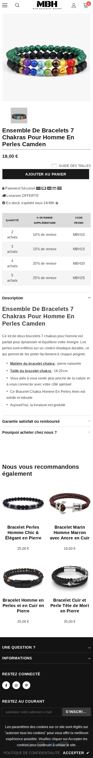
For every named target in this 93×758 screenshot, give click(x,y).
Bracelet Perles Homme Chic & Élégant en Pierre (23, 532)
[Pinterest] (26, 685)
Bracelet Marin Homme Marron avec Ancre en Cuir (70, 532)
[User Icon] (74, 5)
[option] (46, 57)
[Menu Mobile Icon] (4, 5)
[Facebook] (6, 685)
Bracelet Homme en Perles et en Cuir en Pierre (23, 605)
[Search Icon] (17, 5)
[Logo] (47, 5)
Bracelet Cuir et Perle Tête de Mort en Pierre (69, 605)
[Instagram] (16, 685)
